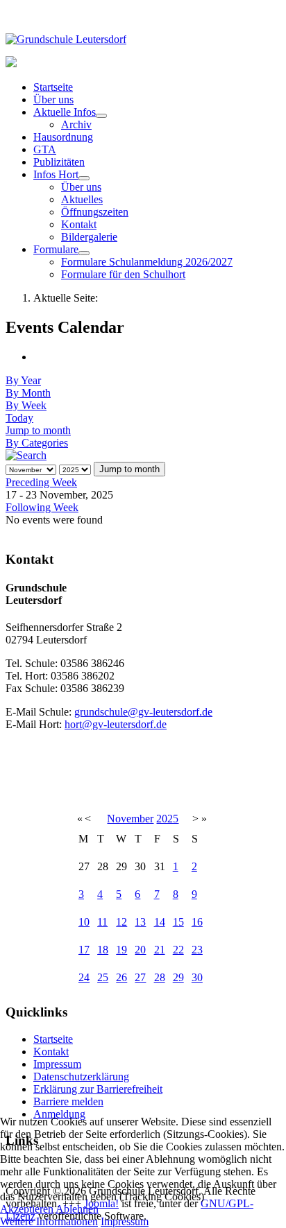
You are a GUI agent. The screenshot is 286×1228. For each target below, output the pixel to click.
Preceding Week (41, 482)
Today (19, 418)
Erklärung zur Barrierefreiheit (97, 1089)
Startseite (53, 87)
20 (140, 949)
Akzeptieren (26, 1209)
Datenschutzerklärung (81, 1076)
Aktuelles (82, 199)
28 (159, 977)
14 (159, 922)
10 (84, 922)
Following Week (42, 507)
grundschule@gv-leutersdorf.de (143, 712)
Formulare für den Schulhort (123, 274)
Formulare (55, 249)
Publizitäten (59, 162)
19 (121, 949)
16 (197, 922)
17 (84, 949)
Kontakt (78, 224)
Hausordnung (63, 137)
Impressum (57, 1064)
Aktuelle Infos (64, 112)
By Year (23, 380)
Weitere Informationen (49, 1221)
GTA (44, 149)
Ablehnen (77, 1209)
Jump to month (38, 430)
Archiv (76, 124)
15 (178, 922)
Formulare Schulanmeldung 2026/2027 (147, 262)
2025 (167, 818)
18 (102, 949)
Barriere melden (68, 1101)
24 (84, 977)
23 (197, 949)
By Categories (37, 443)
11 (102, 922)
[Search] (26, 455)
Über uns (53, 99)
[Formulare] (84, 253)
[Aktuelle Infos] (101, 116)
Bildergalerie (89, 237)
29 (178, 977)
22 (178, 949)
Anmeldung (59, 1114)
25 (102, 977)
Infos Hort (55, 174)
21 (159, 949)
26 (121, 977)
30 (197, 977)
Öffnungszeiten (94, 212)
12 (121, 922)
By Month (28, 393)
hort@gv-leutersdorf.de (116, 724)
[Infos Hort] (84, 178)
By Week (26, 405)
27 (140, 977)
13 (140, 922)
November (130, 818)
